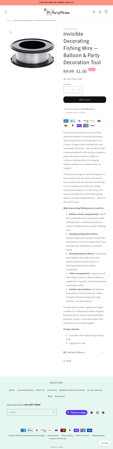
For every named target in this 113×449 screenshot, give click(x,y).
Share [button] (68, 361)
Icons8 (60, 447)
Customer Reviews (26, 390)
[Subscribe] (53, 412)
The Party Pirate (21, 435)
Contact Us (52, 390)
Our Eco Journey (94, 390)
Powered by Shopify (37, 435)
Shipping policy (98, 435)
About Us (40, 390)
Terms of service (82, 435)
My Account (60, 396)
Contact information (57, 438)
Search (12, 390)
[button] (6, 12)
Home (8, 20)
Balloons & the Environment (72, 390)
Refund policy (53, 435)
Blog (50, 396)
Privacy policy (67, 435)
